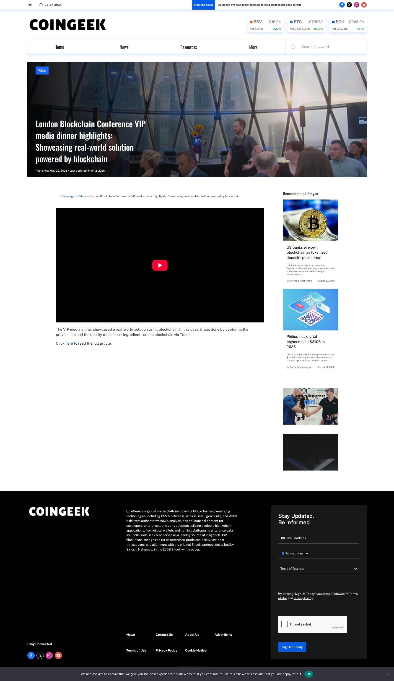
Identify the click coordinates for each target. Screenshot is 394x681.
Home (59, 46)
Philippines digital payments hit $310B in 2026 (306, 341)
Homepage (67, 196)
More (253, 46)
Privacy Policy (166, 650)
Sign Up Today (292, 647)
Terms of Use (136, 650)
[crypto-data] (265, 24)
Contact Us (164, 634)
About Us (192, 634)
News (124, 46)
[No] (388, 674)
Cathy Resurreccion (300, 367)
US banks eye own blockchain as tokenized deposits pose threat (259, 4)
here (69, 343)
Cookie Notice (196, 650)
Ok (309, 674)
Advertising (223, 634)
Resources (188, 46)
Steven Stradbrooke (301, 280)
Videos (42, 70)
